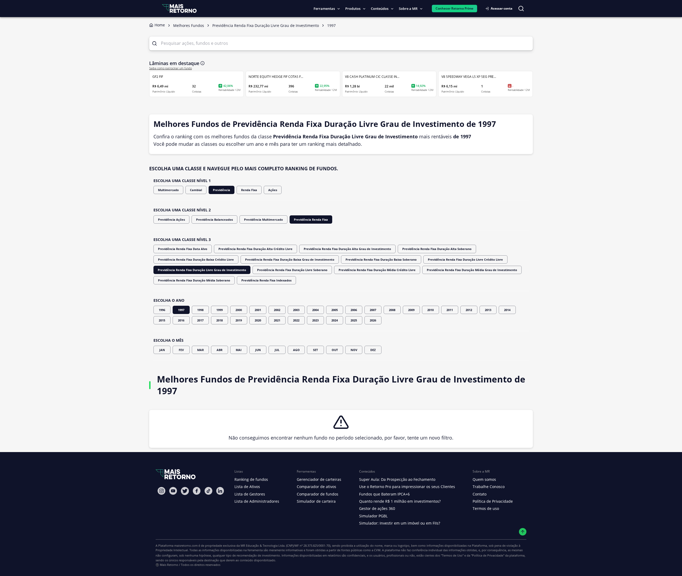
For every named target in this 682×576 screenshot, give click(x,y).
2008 (392, 310)
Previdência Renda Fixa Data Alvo (182, 249)
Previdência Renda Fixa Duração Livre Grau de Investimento (202, 270)
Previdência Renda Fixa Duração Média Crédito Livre (377, 270)
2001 (258, 310)
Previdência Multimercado (263, 219)
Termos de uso (486, 508)
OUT (335, 350)
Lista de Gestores (249, 494)
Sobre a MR (408, 8)
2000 (239, 310)
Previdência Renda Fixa (311, 219)
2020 (258, 320)
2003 (296, 310)
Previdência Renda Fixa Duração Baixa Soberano (381, 259)
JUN (258, 350)
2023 (315, 320)
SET (315, 350)
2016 (181, 320)
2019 (239, 320)
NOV (354, 350)
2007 (373, 310)
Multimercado (168, 190)
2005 (334, 310)
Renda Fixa (249, 190)
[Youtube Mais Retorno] (173, 491)
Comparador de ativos (316, 486)
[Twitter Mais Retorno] (185, 491)
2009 (411, 310)
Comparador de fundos (317, 494)
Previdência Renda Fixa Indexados (266, 280)
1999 (219, 310)
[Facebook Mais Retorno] (197, 491)
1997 (181, 310)
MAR (200, 350)
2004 (315, 310)
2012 (469, 310)
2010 (430, 310)
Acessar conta (501, 8)
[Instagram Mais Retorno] (161, 491)
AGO (296, 350)
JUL (277, 350)
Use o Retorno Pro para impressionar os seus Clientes (407, 486)
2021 (277, 320)
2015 (162, 320)
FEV (181, 350)
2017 (200, 320)
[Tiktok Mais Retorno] (208, 491)
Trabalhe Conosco (489, 486)
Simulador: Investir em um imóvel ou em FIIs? (399, 523)
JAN (162, 350)
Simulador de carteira (316, 501)
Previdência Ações (171, 219)
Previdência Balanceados (214, 219)
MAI (239, 350)
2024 (334, 320)
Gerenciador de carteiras (319, 479)
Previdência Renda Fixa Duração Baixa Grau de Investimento (289, 259)
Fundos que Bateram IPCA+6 (384, 494)
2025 (354, 320)
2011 (449, 310)
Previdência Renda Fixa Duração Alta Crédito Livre (255, 249)
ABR (219, 350)
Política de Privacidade (493, 501)
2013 (488, 310)
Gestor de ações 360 (377, 508)
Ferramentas (324, 8)
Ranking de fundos (251, 479)
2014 (507, 310)
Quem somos (484, 479)
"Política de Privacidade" (487, 555)
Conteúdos (379, 8)
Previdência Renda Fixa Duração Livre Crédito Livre (465, 259)
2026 (373, 320)
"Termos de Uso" (452, 555)
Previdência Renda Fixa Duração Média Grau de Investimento (472, 270)
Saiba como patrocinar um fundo (170, 68)
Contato (479, 494)
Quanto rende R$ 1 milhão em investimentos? (400, 501)
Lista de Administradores (256, 501)
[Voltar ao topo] (523, 532)
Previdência (221, 190)
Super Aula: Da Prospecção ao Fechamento (397, 479)
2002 (277, 310)
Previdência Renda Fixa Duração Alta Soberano (437, 249)
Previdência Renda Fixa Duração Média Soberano (194, 280)
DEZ (373, 350)
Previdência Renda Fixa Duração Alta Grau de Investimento (347, 249)
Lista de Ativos (247, 486)
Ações (272, 190)
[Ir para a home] (179, 8)
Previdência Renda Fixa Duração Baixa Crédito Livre (196, 259)
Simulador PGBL (373, 515)
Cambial (196, 190)
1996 (162, 310)
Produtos (352, 8)
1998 (200, 310)
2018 (219, 320)
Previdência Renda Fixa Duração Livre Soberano (292, 270)
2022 (296, 320)
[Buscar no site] (521, 8)
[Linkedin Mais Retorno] (220, 491)
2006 (354, 310)
